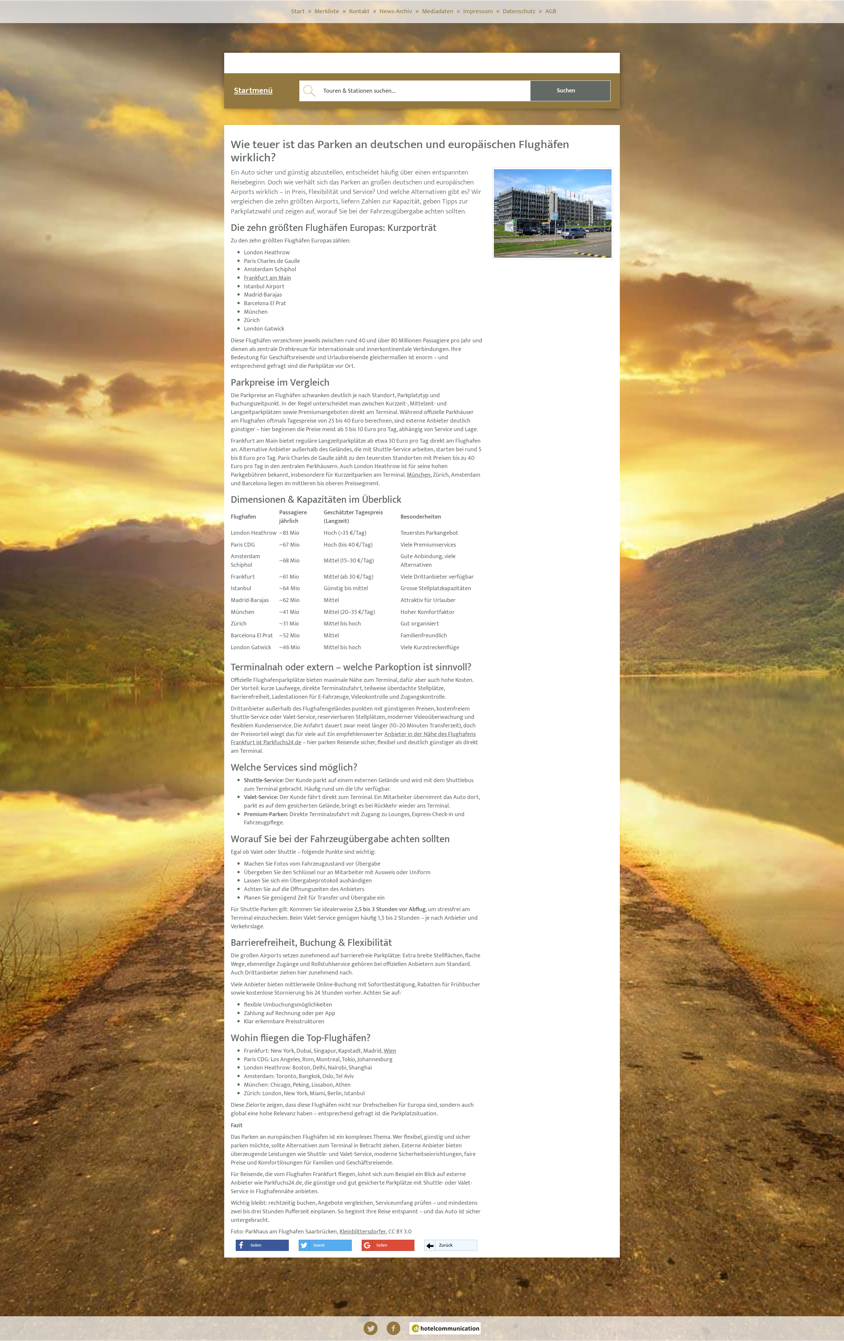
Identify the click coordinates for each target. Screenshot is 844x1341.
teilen (256, 1245)
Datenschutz (519, 11)
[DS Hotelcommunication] (445, 1328)
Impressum (478, 11)
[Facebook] (393, 1328)
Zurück (446, 1245)
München (419, 475)
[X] (370, 1328)
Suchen (566, 91)
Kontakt (359, 11)
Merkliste (327, 11)
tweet (319, 1245)
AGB (550, 11)
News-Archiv (395, 11)
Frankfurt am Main (267, 278)
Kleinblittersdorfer (363, 1232)
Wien (390, 1051)
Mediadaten (437, 11)
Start (298, 11)
